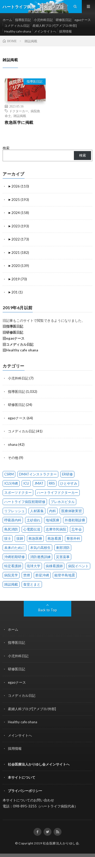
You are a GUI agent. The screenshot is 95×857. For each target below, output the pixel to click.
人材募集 (37, 511)
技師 (19, 538)
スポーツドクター (18, 492)
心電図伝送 (31, 529)
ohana (12, 444)
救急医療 (35, 538)
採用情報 (65, 31)
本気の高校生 (40, 547)
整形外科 (73, 538)
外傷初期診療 (75, 520)
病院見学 (11, 575)
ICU (26, 483)
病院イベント (78, 566)
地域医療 (52, 520)
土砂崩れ (33, 520)
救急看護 (54, 538)
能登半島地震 (64, 575)
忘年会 (77, 529)
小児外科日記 (43, 20)
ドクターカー (18, 111)
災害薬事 (63, 557)
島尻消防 (11, 529)
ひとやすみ (68, 483)
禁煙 (26, 575)
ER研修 (67, 474)
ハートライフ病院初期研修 (24, 502)
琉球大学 (33, 566)
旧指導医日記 (13, 326)
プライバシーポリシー (25, 791)
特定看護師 (12, 566)
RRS (52, 483)
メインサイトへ (45, 31)
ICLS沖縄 (11, 483)
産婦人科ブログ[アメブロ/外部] (54, 26)
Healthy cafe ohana (17, 31)
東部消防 (63, 547)
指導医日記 (23, 20)
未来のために (14, 547)
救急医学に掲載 (19, 122)
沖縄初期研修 (14, 557)
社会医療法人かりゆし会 (61, 843)
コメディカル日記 (17, 26)
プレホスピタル (63, 502)
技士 (7, 538)
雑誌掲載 (19, 115)
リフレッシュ (14, 511)
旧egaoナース (14, 338)
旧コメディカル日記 (18, 344)
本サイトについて (21, 777)
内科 (52, 511)
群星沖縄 (42, 575)
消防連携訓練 (40, 557)
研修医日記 (64, 20)
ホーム (7, 20)
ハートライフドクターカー (57, 492)
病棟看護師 (54, 566)
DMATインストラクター (38, 474)
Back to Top (47, 610)
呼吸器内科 (12, 520)
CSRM (9, 474)
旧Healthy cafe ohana (20, 350)
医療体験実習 (71, 511)
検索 (6, 148)
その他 (13, 458)
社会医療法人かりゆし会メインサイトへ (39, 764)
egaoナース (82, 20)
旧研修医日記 (13, 332)
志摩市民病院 (56, 529)
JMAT (39, 483)
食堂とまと (31, 584)
